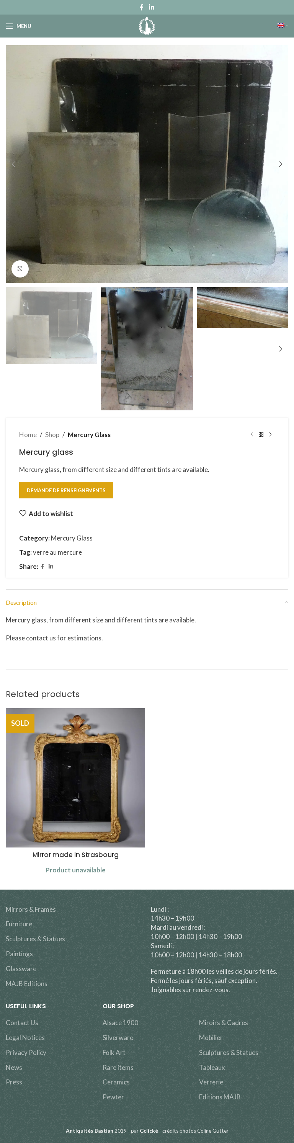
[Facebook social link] (141, 7)
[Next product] (270, 434)
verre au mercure (57, 552)
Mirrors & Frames (31, 909)
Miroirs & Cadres (223, 1023)
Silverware (118, 1038)
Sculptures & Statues (35, 939)
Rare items (118, 1067)
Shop (52, 435)
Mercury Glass (89, 435)
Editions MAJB (220, 1097)
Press (14, 1082)
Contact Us (22, 1023)
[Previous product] (251, 434)
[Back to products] (261, 434)
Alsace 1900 (120, 1023)
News (14, 1067)
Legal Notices (25, 1038)
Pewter (113, 1097)
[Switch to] (283, 26)
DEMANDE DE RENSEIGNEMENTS (66, 490)
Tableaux (212, 1067)
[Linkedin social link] (151, 7)
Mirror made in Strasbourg (76, 854)
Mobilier (211, 1038)
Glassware (21, 969)
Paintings (19, 954)
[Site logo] (147, 25)
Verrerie (211, 1082)
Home (28, 435)
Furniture (19, 924)
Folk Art (114, 1052)
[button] (13, 164)
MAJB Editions (26, 984)
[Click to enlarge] (20, 269)
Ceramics (116, 1082)
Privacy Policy (26, 1052)
